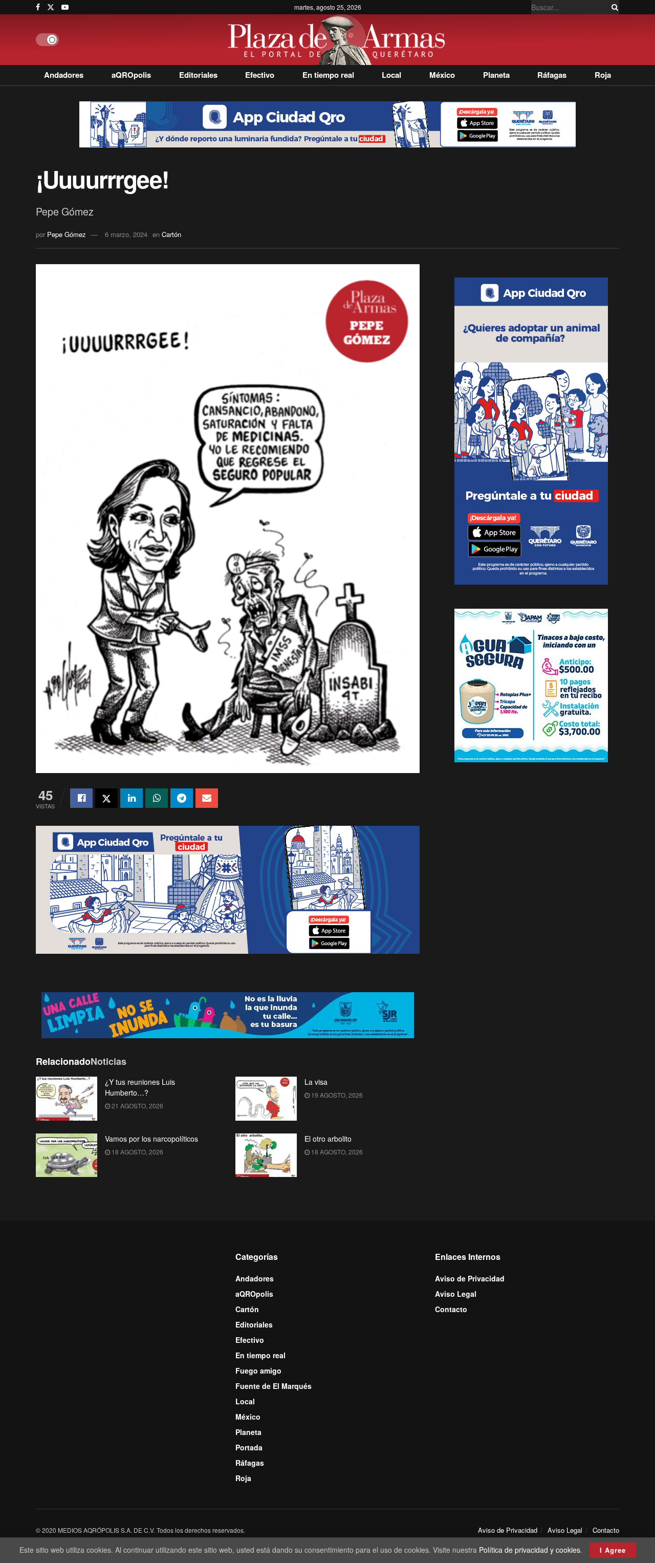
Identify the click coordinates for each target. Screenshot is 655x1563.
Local (391, 74)
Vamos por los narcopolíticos (151, 1138)
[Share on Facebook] (81, 798)
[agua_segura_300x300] (531, 684)
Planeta (496, 74)
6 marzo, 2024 (126, 234)
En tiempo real (328, 74)
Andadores (63, 74)
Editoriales (198, 74)
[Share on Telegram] (181, 798)
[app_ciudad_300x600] (531, 429)
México (442, 74)
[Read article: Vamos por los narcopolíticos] (66, 1155)
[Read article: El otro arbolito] (266, 1155)
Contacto (451, 1309)
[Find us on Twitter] (50, 7)
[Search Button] (613, 7)
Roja (603, 74)
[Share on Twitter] (106, 798)
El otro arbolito (328, 1138)
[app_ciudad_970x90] (327, 123)
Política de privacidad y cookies (529, 1550)
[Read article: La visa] (266, 1099)
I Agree (613, 1550)
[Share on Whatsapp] (156, 798)
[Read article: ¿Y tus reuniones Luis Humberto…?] (66, 1099)
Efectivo (259, 74)
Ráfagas (551, 74)
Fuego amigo (258, 1370)
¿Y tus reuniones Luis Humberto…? (140, 1087)
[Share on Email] (206, 798)
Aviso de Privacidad (470, 1278)
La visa (316, 1082)
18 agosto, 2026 (136, 1151)
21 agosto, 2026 (136, 1105)
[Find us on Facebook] (38, 7)
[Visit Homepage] (339, 39)
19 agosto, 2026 (336, 1094)
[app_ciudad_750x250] (228, 889)
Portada (249, 1447)
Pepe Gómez (66, 234)
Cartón (171, 234)
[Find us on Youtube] (65, 7)
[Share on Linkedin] (131, 798)
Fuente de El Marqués (273, 1386)
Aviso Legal (455, 1294)
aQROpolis (131, 74)
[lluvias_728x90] (227, 1014)
